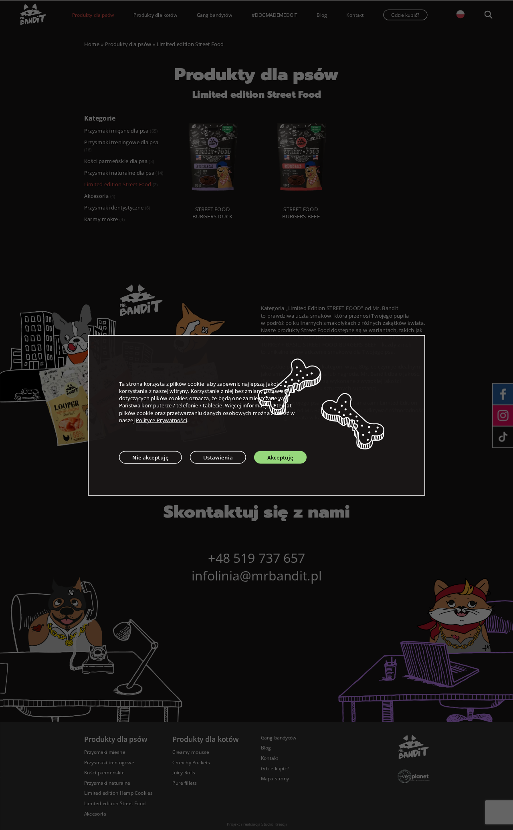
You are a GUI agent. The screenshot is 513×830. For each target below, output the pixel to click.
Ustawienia (218, 457)
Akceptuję (280, 457)
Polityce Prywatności (161, 419)
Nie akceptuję (150, 457)
